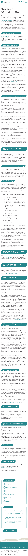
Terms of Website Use (19, 545)
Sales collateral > (10, 494)
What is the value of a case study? (13, 511)
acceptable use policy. (15, 81)
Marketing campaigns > (12, 487)
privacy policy (9, 257)
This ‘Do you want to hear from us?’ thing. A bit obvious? (13, 521)
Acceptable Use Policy (6, 547)
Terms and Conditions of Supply (18, 547)
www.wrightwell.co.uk (6, 20)
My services (9, 480)
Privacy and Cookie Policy (8, 545)
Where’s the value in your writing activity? (13, 518)
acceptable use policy (6, 288)
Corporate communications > (13, 491)
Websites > (9, 484)
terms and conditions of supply (9, 273)
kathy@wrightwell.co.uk (15, 402)
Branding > (9, 501)
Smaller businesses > (11, 497)
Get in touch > (10, 531)
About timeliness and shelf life (12, 525)
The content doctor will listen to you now (14, 514)
